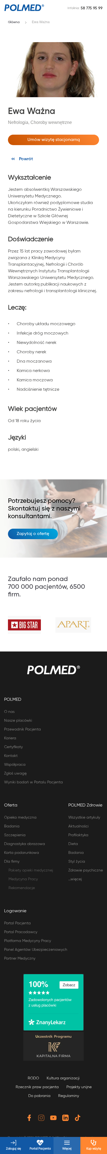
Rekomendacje (22, 888)
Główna (14, 22)
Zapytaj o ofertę (33, 534)
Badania (11, 826)
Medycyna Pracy (23, 879)
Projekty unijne (79, 1087)
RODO (33, 1078)
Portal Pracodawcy (20, 932)
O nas (9, 712)
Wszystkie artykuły (84, 817)
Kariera (10, 738)
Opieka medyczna (20, 817)
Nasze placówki (18, 721)
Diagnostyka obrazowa (24, 844)
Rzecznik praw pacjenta (37, 1087)
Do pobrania (39, 1096)
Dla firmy (11, 862)
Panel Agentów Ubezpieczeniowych (35, 950)
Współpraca (15, 765)
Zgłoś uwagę (15, 773)
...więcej (75, 879)
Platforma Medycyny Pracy (27, 941)
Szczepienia (15, 835)
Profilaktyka (78, 835)
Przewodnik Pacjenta (22, 729)
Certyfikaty (13, 747)
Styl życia (76, 862)
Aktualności (78, 826)
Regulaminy (68, 1096)
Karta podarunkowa (21, 853)
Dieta (73, 844)
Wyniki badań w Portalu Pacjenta (33, 782)
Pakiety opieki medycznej (31, 870)
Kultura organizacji (63, 1078)
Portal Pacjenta (17, 923)
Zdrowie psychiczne (85, 870)
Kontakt (11, 756)
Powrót (26, 159)
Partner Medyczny (19, 958)
